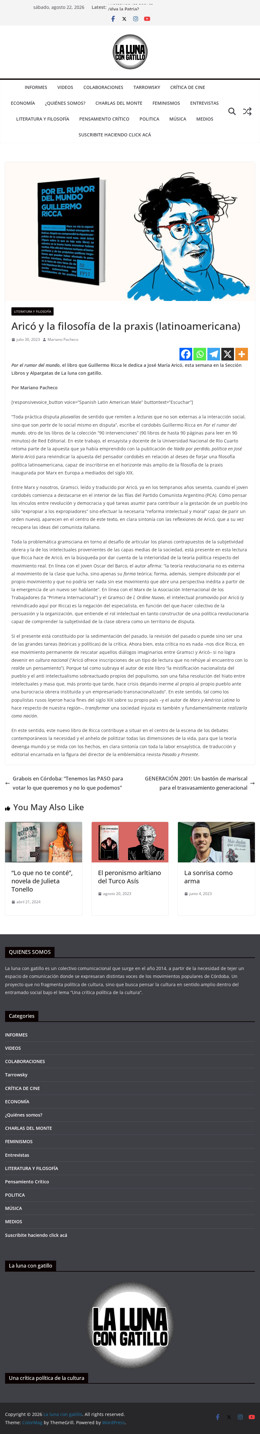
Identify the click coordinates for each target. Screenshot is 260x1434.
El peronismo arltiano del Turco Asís (129, 876)
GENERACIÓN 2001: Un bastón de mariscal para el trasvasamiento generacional (196, 783)
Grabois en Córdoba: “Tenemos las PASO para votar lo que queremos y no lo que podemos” (68, 783)
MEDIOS (204, 119)
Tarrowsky (146, 87)
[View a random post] (247, 111)
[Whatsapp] (199, 354)
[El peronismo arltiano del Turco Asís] (130, 826)
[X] (227, 354)
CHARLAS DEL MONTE (118, 103)
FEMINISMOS (166, 103)
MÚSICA (177, 119)
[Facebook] (185, 354)
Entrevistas (204, 103)
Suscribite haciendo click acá (115, 135)
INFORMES (36, 87)
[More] (241, 354)
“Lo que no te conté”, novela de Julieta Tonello (42, 880)
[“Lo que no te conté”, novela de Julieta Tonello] (43, 826)
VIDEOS (65, 87)
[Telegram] (213, 354)
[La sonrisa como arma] (216, 826)
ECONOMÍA (23, 103)
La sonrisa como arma (208, 876)
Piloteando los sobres (130, 7)
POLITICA (149, 119)
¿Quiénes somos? (65, 103)
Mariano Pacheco (63, 339)
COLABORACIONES (103, 87)
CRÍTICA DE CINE (187, 87)
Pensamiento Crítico (104, 119)
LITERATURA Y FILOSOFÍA (42, 119)
